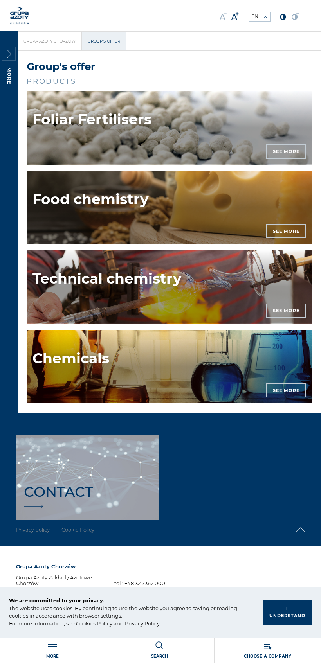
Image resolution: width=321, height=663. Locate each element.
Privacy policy (33, 529)
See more (286, 151)
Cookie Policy (77, 529)
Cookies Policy (94, 623)
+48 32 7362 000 (144, 583)
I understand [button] (287, 612)
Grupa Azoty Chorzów (49, 41)
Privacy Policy (142, 623)
